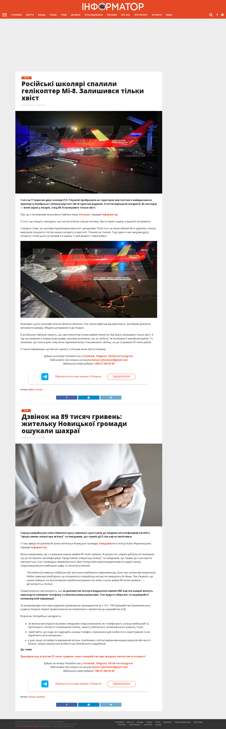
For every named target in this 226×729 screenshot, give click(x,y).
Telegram (101, 356)
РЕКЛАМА (112, 14)
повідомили (107, 543)
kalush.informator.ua (32, 726)
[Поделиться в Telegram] (88, 704)
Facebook (88, 356)
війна (31, 390)
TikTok (112, 356)
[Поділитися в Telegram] (88, 397)
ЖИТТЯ (30, 14)
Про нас (125, 14)
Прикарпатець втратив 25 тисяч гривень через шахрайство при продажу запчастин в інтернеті (83, 656)
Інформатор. (110, 214)
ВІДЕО (169, 14)
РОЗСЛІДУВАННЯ (94, 14)
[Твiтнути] (111, 397)
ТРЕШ (64, 14)
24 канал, (85, 214)
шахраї (40, 697)
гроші (31, 697)
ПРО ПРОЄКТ (141, 14)
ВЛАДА (41, 14)
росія (39, 390)
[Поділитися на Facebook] (66, 397)
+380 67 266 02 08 (104, 363)
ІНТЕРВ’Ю (157, 14)
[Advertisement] (113, 46)
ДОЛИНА (75, 14)
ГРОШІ (53, 14)
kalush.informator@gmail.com (110, 360)
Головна (16, 14)
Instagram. (126, 356)
